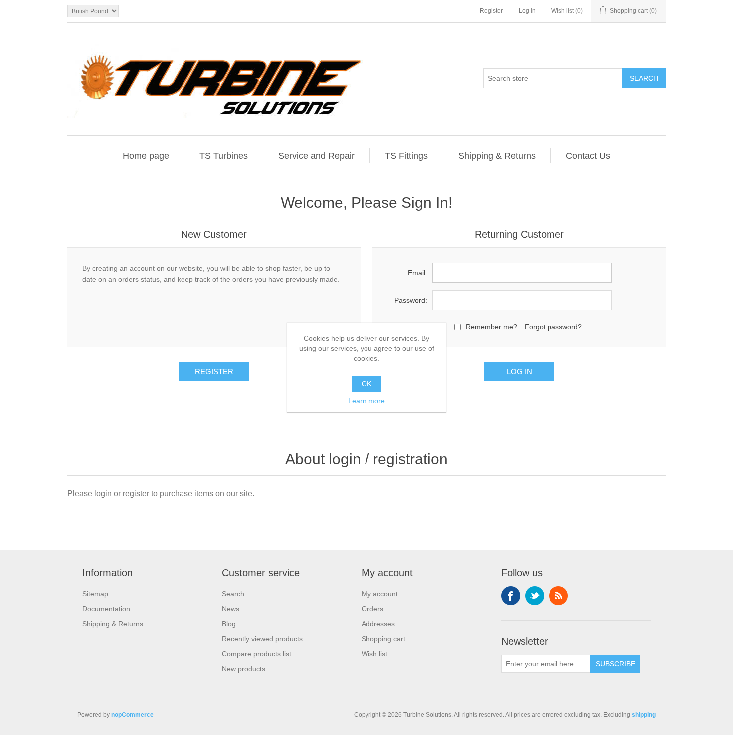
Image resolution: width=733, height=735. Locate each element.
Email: (417, 273)
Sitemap (95, 594)
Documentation (106, 609)
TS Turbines (223, 156)
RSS (558, 595)
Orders (372, 609)
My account (380, 594)
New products (243, 669)
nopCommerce (132, 714)
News (230, 609)
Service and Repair (316, 156)
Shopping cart (383, 639)
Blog (229, 624)
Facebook (510, 595)
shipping (644, 714)
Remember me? (491, 327)
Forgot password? (553, 327)
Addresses (378, 624)
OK (366, 384)
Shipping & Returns (497, 156)
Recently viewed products (262, 639)
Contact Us (588, 156)
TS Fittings (406, 156)
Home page (146, 156)
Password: (410, 300)
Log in (527, 10)
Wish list (374, 654)
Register (491, 10)
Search (233, 594)
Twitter (534, 595)
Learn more (366, 401)
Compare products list (256, 654)
